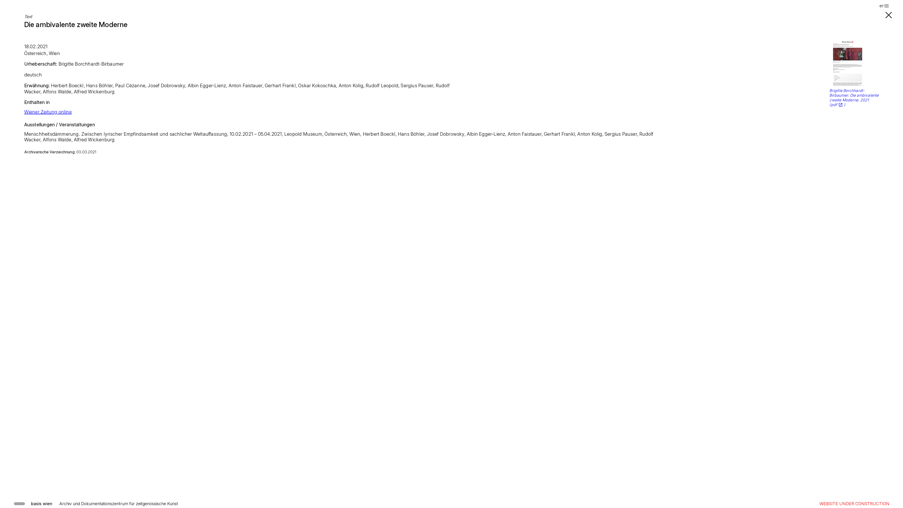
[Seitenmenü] (886, 6)
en (881, 5)
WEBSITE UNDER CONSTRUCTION (854, 503)
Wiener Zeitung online (48, 112)
